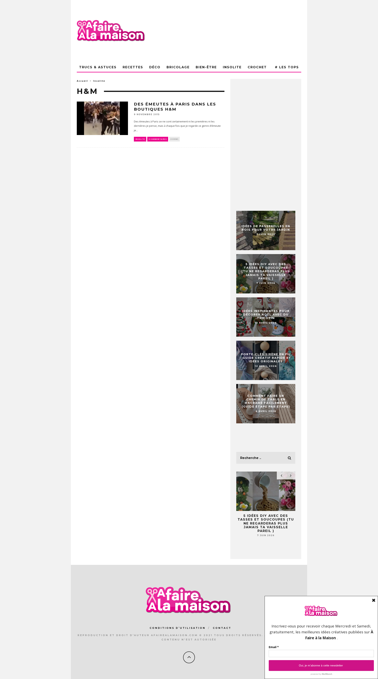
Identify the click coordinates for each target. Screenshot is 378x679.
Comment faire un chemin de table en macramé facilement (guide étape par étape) (266, 401)
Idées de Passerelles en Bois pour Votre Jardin (265, 227)
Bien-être (206, 67)
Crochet (257, 67)
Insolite (232, 67)
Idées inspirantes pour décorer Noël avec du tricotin (266, 314)
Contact (222, 627)
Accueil (82, 80)
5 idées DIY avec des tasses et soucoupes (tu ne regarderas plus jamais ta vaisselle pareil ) (266, 271)
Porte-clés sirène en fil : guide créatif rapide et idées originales (265, 357)
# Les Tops (287, 67)
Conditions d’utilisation (178, 627)
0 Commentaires (158, 139)
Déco (154, 67)
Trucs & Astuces (98, 67)
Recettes (133, 67)
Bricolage (178, 67)
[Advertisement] (229, 31)
